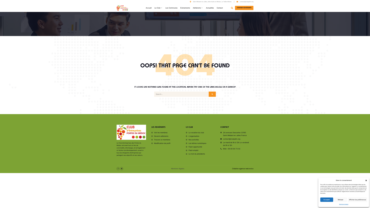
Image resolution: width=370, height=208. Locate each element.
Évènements (185, 8)
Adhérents (197, 8)
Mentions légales (343, 204)
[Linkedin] (121, 168)
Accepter (326, 200)
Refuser (340, 200)
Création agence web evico (242, 169)
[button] (366, 180)
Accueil (149, 8)
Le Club (157, 8)
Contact (220, 8)
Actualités (210, 8)
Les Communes (171, 8)
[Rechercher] (212, 94)
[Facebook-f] (118, 168)
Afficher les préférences (357, 200)
